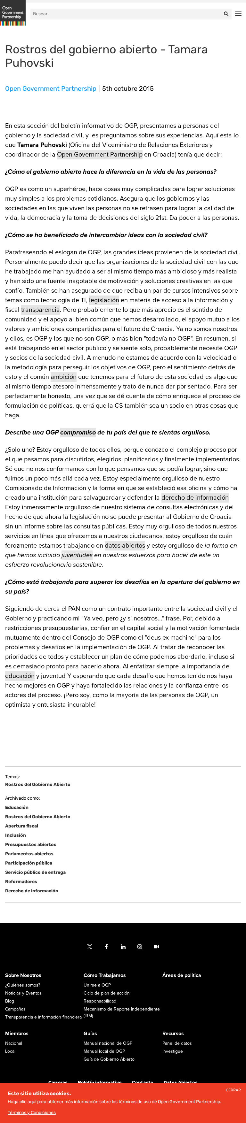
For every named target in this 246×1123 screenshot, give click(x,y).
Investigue (172, 1051)
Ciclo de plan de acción (107, 993)
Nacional (13, 1043)
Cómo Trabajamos (105, 975)
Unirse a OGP (97, 985)
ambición (64, 377)
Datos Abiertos (181, 1082)
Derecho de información (31, 891)
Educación (17, 807)
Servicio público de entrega (35, 872)
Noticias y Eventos (23, 993)
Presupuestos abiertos (30, 844)
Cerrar (233, 1090)
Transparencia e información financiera (43, 1017)
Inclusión (15, 835)
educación (20, 676)
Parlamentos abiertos (29, 854)
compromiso (78, 432)
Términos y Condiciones (32, 1112)
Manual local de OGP (104, 1051)
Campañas (15, 1009)
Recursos (173, 1033)
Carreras (58, 1082)
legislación (104, 300)
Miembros (17, 1033)
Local (10, 1051)
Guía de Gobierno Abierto (109, 1059)
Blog (9, 1001)
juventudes (77, 555)
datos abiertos (125, 546)
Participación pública (28, 863)
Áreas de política (181, 975)
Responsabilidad (100, 1001)
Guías (90, 1033)
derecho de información (195, 498)
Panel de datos (177, 1043)
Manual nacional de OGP (108, 1043)
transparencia (40, 310)
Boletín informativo (100, 1082)
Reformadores (21, 881)
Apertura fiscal (21, 826)
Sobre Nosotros (23, 975)
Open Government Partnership (50, 88)
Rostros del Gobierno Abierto (37, 784)
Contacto (142, 1082)
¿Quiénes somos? (22, 985)
